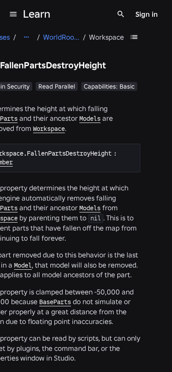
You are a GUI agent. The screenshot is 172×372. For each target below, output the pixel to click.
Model (23, 265)
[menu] (13, 14)
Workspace (49, 129)
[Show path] (26, 37)
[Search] (121, 14)
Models (90, 119)
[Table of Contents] (134, 37)
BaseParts (55, 302)
